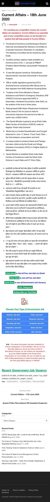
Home (4, 10)
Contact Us (5, 490)
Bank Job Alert (36, 328)
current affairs (12, 381)
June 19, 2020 (26, 24)
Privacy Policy (33, 490)
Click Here (10, 273)
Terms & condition (19, 490)
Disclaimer (5, 492)
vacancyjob (13, 24)
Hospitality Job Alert (13, 328)
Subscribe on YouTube (25, 292)
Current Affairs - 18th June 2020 (32, 381)
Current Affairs (12, 10)
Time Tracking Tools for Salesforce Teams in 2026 (20, 448)
